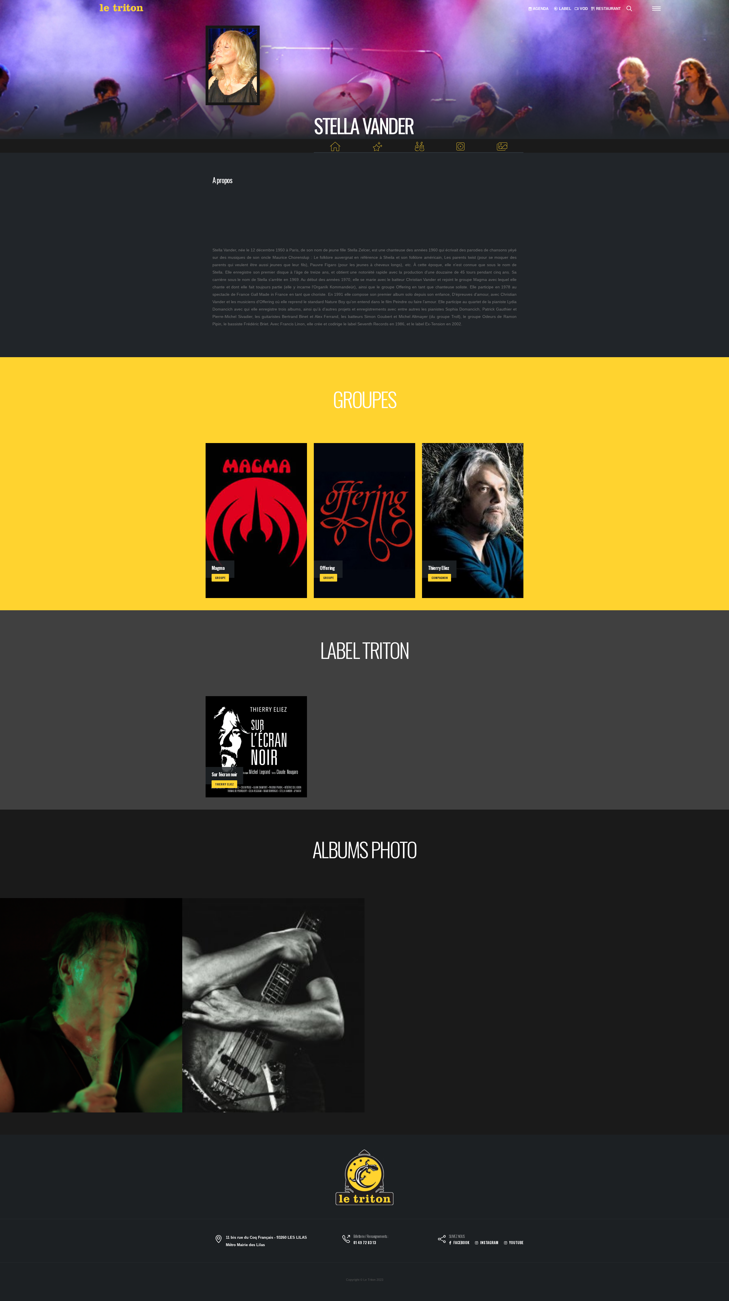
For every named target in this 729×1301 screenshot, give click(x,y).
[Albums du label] (460, 146)
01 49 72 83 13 (364, 1242)
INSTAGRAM (488, 1242)
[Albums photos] (502, 146)
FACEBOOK (460, 1242)
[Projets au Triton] (378, 146)
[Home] (335, 146)
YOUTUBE (515, 1242)
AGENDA (540, 9)
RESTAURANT (608, 9)
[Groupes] (419, 146)
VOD (583, 9)
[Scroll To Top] (719, 1294)
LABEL (564, 9)
